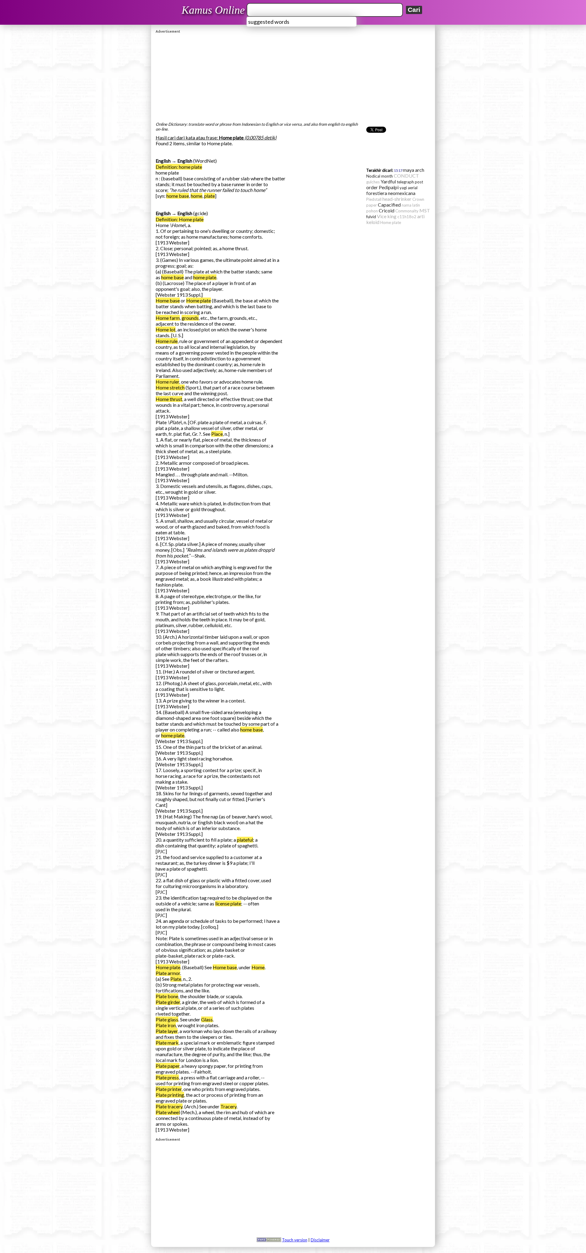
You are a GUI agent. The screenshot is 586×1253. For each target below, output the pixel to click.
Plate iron (166, 1025)
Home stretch (170, 387)
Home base (168, 300)
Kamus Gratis (214, 10)
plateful (245, 840)
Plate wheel (168, 1112)
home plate (204, 277)
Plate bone (167, 996)
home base (177, 196)
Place (217, 434)
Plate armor (168, 973)
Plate (175, 979)
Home (258, 967)
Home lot (165, 329)
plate (209, 196)
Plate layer (167, 1031)
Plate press (167, 1077)
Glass (207, 1019)
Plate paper (167, 1066)
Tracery (228, 1106)
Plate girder (168, 1002)
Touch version (294, 1239)
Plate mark (167, 1042)
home (196, 196)
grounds (190, 318)
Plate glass (167, 1019)
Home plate (198, 300)
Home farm (168, 318)
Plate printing (170, 1095)
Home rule (167, 341)
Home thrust (169, 399)
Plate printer (169, 1089)
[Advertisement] (293, 76)
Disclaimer (320, 1239)
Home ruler (167, 382)
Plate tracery (169, 1106)
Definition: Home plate (180, 219)
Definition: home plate (179, 167)
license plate (228, 903)
